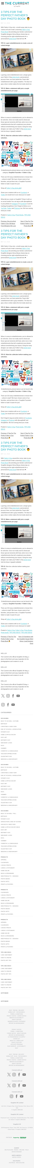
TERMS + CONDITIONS (16, 1031)
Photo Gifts (5, 881)
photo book (12, 38)
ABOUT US (13, 1040)
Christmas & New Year (9, 726)
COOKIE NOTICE (21, 1016)
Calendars (5, 862)
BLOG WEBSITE (11, 1046)
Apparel (4, 859)
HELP (10, 1010)
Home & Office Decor (8, 734)
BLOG (15, 1056)
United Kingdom (17, 1151)
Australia (12, 1162)
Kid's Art (4, 737)
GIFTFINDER (4, 993)
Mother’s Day (5, 786)
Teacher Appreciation (9, 753)
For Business (20, 1012)
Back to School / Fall (8, 813)
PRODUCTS (4, 857)
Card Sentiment (6, 955)
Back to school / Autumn (10, 767)
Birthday (4, 723)
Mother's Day (5, 740)
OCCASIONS (4, 718)
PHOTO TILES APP (17, 1042)
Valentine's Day (6, 756)
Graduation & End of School (11, 821)
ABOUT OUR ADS (16, 1019)
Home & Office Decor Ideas (10, 827)
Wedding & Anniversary (9, 759)
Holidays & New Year (8, 824)
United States (16, 1157)
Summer (3, 748)
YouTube (3, 208)
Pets (2, 745)
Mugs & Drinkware (7, 873)
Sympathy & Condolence (9, 751)
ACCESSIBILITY (21, 1046)
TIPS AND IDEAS (14, 632)
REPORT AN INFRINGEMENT (16, 1023)
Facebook (24, 192)
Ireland (21, 1150)
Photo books (19, 427)
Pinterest (17, 208)
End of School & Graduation (11, 729)
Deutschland (9, 1150)
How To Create (6, 957)
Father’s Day (11, 427)
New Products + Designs (9, 876)
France (16, 1150)
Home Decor (5, 870)
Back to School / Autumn (10, 721)
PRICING (15, 1010)
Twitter (3, 195)
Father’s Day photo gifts (13, 188)
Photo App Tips (6, 960)
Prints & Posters (7, 884)
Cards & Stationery (8, 868)
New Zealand (20, 1162)
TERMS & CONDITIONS (16, 1014)
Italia (27, 1150)
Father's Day (11, 215)
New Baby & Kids (6, 742)
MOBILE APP (11, 1012)
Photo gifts (5, 911)
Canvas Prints (6, 865)
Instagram (15, 204)
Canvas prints (6, 895)
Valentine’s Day (6, 802)
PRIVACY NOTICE (11, 1016)
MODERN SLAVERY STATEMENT (16, 1021)
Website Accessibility (17, 1017)
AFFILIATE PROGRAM (16, 1044)
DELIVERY (21, 1010)
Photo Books (19, 215)
